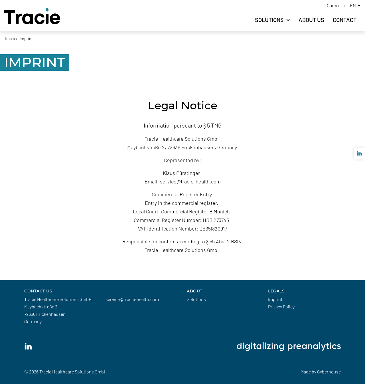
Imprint (275, 299)
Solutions (270, 19)
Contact (344, 19)
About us (311, 19)
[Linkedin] (28, 346)
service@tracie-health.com (132, 299)
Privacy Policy (281, 306)
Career (334, 5)
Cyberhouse (329, 371)
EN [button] (353, 5)
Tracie (9, 38)
